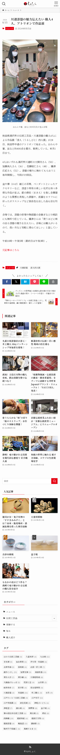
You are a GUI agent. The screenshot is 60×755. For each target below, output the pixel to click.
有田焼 (23, 692)
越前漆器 (9, 723)
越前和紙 (22, 718)
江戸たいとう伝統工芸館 (16, 697)
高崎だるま (30, 728)
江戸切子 (37, 697)
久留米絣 (31, 656)
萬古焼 (34, 713)
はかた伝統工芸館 (13, 656)
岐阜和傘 (9, 687)
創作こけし (10, 672)
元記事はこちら (10, 250)
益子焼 (45, 708)
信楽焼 (22, 667)
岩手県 (22, 687)
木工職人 (36, 692)
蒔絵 (45, 713)
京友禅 (8, 661)
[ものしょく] (30, 4)
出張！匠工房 (37, 667)
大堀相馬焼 (36, 677)
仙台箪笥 (21, 661)
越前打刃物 (38, 718)
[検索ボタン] (4, 4)
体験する (10, 624)
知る (8, 630)
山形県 (42, 682)
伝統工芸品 (11, 618)
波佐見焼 (25, 702)
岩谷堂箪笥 (36, 687)
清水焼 (20, 708)
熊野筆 (32, 708)
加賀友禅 (25, 672)
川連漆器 (24, 267)
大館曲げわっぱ (12, 682)
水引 (49, 692)
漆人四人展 (35, 267)
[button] (6, 281)
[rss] (30, 747)
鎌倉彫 (35, 723)
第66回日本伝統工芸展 (15, 713)
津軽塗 (8, 708)
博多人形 (9, 677)
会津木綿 (9, 667)
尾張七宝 (29, 682)
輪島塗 (22, 723)
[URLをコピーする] (53, 281)
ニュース (9, 28)
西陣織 (8, 718)
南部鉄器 (40, 672)
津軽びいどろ (41, 702)
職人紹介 (10, 637)
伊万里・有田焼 (38, 661)
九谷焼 (45, 656)
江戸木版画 (10, 702)
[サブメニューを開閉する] (54, 618)
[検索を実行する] (54, 481)
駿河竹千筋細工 (12, 728)
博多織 (22, 677)
